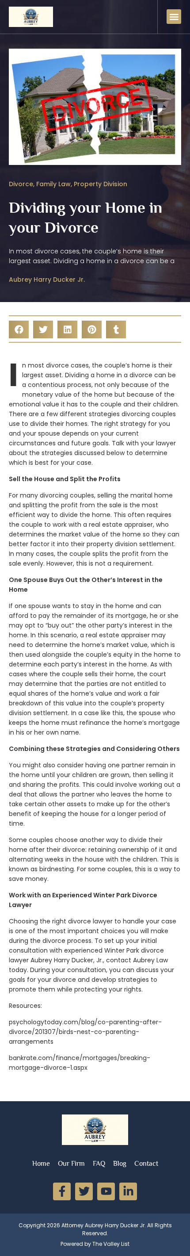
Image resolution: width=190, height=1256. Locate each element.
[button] (174, 16)
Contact (146, 1164)
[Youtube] (106, 1191)
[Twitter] (84, 1191)
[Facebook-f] (62, 1191)
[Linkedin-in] (128, 1191)
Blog (119, 1164)
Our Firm (71, 1164)
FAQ (99, 1164)
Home (41, 1164)
